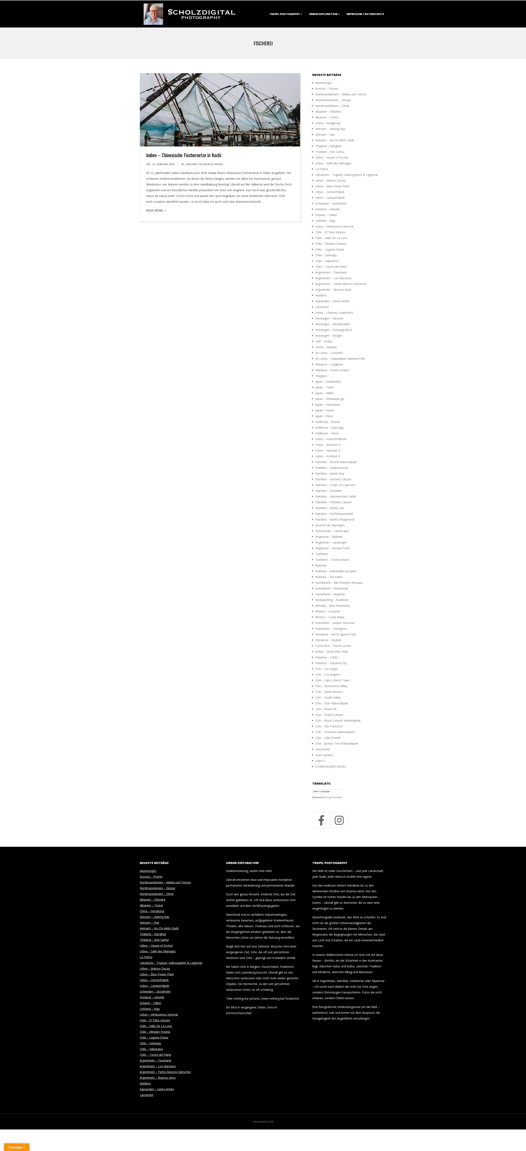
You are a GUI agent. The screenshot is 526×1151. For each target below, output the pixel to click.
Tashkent (321, 554)
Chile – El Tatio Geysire (330, 232)
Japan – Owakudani (328, 381)
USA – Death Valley (328, 697)
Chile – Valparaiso (327, 261)
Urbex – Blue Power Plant (332, 186)
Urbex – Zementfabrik (329, 192)
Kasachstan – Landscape (331, 531)
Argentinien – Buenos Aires (333, 290)
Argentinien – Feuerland (331, 272)
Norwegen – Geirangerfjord (333, 330)
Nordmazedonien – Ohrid (332, 106)
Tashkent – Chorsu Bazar (332, 560)
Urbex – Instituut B (327, 456)
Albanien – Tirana (326, 117)
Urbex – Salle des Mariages (333, 163)
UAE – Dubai (323, 341)
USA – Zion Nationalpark (331, 703)
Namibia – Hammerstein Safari (335, 496)
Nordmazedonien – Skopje (333, 100)
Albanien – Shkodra (328, 111)
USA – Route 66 (325, 709)
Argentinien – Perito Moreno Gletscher (341, 284)
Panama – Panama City (331, 663)
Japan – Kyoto (324, 410)
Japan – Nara (324, 416)
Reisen (218, 164)
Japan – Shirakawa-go (329, 399)
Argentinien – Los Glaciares (333, 278)
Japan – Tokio (324, 387)
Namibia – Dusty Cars (329, 508)
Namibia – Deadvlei (328, 491)
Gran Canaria (324, 755)
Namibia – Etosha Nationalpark (336, 462)
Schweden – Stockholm (330, 203)
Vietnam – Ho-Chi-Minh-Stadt (334, 140)
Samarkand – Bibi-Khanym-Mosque (338, 583)
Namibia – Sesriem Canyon (333, 479)
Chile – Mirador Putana (330, 244)
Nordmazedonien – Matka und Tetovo (341, 94)
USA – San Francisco (329, 726)
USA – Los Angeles (327, 674)
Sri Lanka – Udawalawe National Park (340, 358)
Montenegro (323, 83)
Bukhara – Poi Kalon (329, 577)
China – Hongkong (327, 123)
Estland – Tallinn (326, 215)
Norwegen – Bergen (328, 336)
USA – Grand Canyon (329, 715)
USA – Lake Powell (327, 738)
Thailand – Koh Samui (329, 152)
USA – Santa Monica (329, 692)
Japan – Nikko (324, 393)
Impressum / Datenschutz (365, 14)
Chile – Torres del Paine (331, 267)
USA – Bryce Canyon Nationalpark (338, 720)
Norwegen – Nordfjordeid (332, 324)
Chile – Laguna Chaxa (329, 249)
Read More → (156, 210)
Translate (337, 797)
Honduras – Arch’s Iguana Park (335, 634)
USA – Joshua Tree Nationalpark (336, 743)
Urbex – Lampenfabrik (330, 198)
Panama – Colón (326, 657)
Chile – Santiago (326, 255)
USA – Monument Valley (331, 686)
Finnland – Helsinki (327, 209)
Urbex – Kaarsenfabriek (330, 439)
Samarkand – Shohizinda (331, 588)
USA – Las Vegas (326, 669)
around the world (199, 164)
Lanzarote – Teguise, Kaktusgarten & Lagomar (346, 175)
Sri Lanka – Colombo (329, 353)
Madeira (320, 295)
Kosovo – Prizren (326, 88)
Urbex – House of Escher (331, 157)
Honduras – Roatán (328, 640)
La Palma (321, 169)
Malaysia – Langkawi (329, 364)
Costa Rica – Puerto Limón (333, 646)
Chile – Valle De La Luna (331, 238)
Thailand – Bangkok (328, 146)
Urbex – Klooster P (327, 450)
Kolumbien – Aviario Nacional (334, 623)
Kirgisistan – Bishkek (329, 537)
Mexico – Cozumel (327, 611)
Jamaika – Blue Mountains (332, 606)
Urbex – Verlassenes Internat (334, 226)
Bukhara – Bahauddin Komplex (335, 571)
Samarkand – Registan (330, 594)
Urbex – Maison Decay (330, 180)
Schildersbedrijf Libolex (330, 766)
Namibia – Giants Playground (334, 519)
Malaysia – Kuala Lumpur (332, 370)
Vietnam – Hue (325, 134)
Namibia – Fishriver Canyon (333, 502)
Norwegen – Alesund (329, 318)
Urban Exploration (323, 14)
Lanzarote (322, 307)
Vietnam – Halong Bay (330, 129)
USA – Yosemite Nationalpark (335, 732)
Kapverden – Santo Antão (332, 301)
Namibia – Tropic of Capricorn (335, 485)
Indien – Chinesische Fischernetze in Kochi (183, 155)
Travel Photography (284, 14)
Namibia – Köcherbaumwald (334, 514)
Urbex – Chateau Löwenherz (334, 313)
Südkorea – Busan (327, 422)
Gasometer (322, 749)
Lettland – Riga (325, 221)
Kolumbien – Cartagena (331, 628)
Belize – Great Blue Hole (331, 651)
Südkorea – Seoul (327, 433)
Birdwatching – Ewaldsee (331, 600)
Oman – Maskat (326, 347)
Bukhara (320, 565)
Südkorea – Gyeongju (329, 427)
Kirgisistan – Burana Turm (332, 548)
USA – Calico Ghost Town (332, 680)
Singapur (321, 376)
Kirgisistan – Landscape (331, 542)
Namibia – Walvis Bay (329, 473)
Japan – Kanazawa (327, 404)
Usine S (320, 761)
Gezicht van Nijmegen (330, 525)
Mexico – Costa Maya (329, 617)
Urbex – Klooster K (327, 445)
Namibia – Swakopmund (331, 468)
